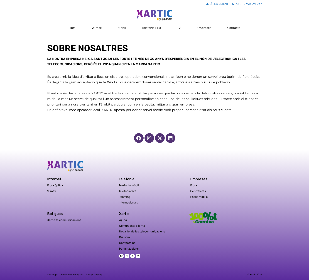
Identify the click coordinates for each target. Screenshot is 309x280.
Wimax (97, 28)
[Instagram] (149, 138)
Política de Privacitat (72, 274)
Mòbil (122, 28)
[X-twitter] (160, 138)
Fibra (71, 28)
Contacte (234, 28)
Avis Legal (52, 274)
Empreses (204, 28)
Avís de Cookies (94, 274)
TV (179, 28)
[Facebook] (139, 138)
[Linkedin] (170, 138)
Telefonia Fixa (151, 28)
